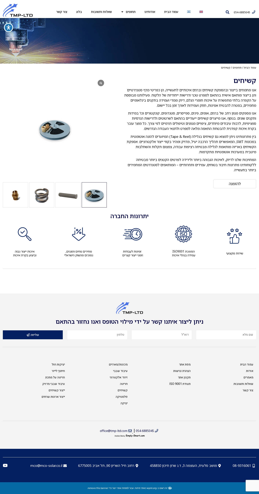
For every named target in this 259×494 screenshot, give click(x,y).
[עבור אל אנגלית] (201, 11)
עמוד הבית (171, 12)
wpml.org (151, 488)
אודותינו (149, 12)
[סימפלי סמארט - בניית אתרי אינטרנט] (129, 435)
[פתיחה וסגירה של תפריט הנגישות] (8, 27)
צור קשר (61, 12)
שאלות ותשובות (101, 12)
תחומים (131, 12)
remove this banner (98, 488)
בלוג (79, 12)
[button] (227, 12)
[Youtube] (5, 465)
